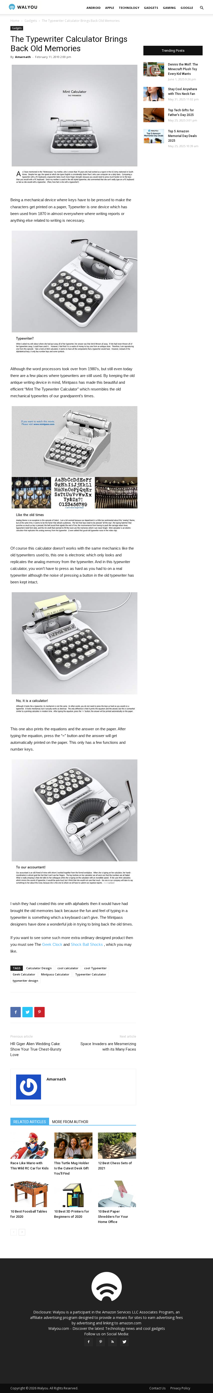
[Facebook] (88, 1342)
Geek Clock (52, 944)
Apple (109, 8)
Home (14, 20)
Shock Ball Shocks (87, 944)
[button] (201, 7)
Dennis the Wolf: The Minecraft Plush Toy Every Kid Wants (183, 69)
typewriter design (25, 980)
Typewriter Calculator (90, 974)
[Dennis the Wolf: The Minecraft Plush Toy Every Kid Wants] (153, 69)
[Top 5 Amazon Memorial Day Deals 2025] (153, 136)
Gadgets (151, 8)
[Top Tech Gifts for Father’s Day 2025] (153, 115)
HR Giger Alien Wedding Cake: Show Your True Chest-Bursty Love (35, 1049)
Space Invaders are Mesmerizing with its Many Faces (108, 1047)
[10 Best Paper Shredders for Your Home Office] (117, 1194)
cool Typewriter (95, 968)
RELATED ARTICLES (30, 1122)
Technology (129, 8)
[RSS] (112, 1342)
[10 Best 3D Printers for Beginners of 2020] (73, 1194)
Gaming (169, 8)
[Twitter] (124, 1342)
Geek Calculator (24, 974)
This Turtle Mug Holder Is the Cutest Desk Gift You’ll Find (71, 1168)
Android (93, 8)
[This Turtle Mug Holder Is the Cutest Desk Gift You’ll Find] (73, 1145)
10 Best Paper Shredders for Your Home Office (113, 1216)
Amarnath (23, 57)
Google (187, 8)
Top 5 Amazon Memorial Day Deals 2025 (182, 135)
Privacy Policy (180, 1388)
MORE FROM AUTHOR (70, 1122)
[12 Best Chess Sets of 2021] (117, 1145)
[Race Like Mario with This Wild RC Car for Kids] (29, 1145)
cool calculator (67, 968)
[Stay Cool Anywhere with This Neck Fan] (153, 94)
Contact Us (157, 1388)
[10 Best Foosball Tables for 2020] (29, 1194)
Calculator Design (39, 968)
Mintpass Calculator (55, 974)
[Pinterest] (100, 1342)
